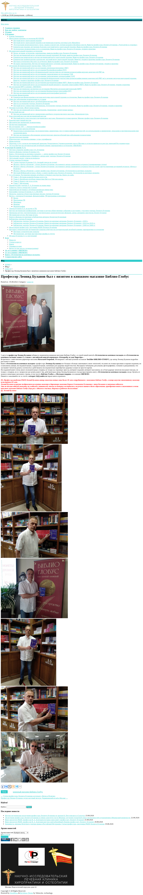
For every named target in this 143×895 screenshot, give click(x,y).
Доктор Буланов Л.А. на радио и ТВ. (23, 209)
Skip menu (5, 24)
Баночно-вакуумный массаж (20, 120)
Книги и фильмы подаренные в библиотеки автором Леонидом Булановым (37, 217)
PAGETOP (4, 837)
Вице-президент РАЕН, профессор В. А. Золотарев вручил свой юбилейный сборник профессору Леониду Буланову (49, 822)
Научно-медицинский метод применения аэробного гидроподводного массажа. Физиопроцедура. (51, 114)
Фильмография (19, 206)
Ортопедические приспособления (22, 129)
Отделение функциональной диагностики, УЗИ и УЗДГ (30, 66)
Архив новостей (7, 833)
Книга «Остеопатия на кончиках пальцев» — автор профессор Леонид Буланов (39, 154)
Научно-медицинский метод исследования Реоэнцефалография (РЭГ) (40, 70)
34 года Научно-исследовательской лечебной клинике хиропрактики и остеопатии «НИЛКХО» (45, 146)
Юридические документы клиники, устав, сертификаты (30, 139)
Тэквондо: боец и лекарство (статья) (23, 188)
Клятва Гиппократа (16, 36)
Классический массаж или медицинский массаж (27, 116)
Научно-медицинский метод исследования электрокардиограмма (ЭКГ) (40, 68)
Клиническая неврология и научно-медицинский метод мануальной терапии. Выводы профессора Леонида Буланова (58, 57)
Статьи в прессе (15, 242)
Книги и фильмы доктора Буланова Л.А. (24, 152)
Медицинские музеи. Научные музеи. (23, 215)
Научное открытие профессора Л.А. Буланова (26, 150)
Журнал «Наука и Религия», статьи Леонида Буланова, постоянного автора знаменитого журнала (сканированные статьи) (60, 164)
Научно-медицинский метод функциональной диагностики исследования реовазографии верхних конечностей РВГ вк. (58, 72)
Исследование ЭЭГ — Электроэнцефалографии (27, 127)
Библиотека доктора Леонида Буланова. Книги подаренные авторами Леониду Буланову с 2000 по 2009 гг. (54, 225)
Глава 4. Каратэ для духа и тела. (25, 181)
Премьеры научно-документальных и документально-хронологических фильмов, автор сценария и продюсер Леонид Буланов (57, 213)
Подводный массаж (16, 112)
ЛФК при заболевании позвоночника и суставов (27, 99)
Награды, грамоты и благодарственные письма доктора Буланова (34, 194)
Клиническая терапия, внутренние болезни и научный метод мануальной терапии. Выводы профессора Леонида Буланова (60, 47)
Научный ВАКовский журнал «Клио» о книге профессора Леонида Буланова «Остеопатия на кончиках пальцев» (56, 173)
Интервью (17, 202)
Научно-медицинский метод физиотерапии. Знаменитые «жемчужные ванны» (43, 110)
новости (8, 269)
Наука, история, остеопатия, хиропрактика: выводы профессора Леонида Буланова (45, 53)
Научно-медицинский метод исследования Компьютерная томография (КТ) (42, 91)
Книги (11, 244)
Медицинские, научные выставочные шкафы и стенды (34, 234)
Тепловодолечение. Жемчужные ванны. (24, 108)
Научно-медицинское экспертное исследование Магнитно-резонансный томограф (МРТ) (47, 89)
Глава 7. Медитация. (21, 183)
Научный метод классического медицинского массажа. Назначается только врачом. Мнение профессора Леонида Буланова (60, 118)
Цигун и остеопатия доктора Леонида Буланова (31, 104)
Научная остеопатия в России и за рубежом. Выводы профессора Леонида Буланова (45, 62)
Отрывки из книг (15, 246)
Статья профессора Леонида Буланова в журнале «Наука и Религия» (28, 796)
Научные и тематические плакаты (26, 232)
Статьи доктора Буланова (19, 160)
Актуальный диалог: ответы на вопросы (24, 158)
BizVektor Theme (26, 893)
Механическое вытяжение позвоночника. (25, 122)
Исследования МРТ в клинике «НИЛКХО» (25, 87)
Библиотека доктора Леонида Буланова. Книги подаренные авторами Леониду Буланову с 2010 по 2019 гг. (54, 223)
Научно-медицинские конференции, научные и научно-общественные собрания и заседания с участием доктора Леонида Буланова (59, 211)
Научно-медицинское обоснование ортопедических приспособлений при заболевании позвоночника (52, 135)
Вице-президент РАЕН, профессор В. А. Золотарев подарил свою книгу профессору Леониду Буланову (44, 820)
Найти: (3, 807)
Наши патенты (14, 141)
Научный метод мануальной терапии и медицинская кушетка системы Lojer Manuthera (46, 43)
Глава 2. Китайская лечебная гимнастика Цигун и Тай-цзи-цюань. (38, 179)
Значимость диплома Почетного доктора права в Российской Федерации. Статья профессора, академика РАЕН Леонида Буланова (55, 824)
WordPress (14, 893)
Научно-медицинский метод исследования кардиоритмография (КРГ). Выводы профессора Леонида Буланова (55, 83)
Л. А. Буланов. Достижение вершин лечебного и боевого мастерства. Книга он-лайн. (41, 175)
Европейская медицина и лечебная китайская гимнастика (31, 190)
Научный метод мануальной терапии (27, 41)
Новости (12, 240)
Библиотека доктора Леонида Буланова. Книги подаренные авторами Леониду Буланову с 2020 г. (50, 221)
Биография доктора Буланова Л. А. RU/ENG (26, 192)
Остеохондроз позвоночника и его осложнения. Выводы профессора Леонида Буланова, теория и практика (54, 49)
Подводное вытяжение (18, 125)
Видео (15, 198)
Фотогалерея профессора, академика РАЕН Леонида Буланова (33, 227)
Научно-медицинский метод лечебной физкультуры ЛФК (35, 101)
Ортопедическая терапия (18, 137)
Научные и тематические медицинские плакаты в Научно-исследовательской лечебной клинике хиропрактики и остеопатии (56, 230)
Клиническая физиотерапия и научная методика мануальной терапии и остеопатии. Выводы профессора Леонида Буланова (60, 97)
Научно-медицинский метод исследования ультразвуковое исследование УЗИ (43, 74)
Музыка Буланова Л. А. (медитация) (23, 236)
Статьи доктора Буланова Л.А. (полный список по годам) (35, 162)
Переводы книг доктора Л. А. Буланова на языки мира (30, 185)
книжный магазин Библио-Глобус (28, 792)
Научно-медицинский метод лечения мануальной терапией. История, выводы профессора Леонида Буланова (55, 55)
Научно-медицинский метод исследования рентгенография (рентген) (39, 93)
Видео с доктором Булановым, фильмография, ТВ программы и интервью (37, 196)
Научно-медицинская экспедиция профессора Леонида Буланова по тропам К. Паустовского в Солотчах (45, 816)
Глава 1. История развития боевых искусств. (30, 177)
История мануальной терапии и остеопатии (25, 51)
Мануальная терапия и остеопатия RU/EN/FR (26, 38)
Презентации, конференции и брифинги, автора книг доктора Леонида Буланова (40, 156)
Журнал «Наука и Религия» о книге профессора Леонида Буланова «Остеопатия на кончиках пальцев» (52, 171)
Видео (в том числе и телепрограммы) (23, 248)
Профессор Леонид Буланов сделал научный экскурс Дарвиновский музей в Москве (34, 798)
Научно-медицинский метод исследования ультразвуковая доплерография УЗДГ (44, 76)
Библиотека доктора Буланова (20, 219)
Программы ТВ (19, 200)
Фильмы (16, 204)
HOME (7, 265)
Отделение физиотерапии (19, 95)
